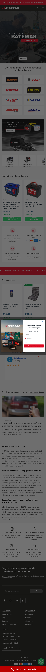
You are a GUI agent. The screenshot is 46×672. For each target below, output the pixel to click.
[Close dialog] (43, 321)
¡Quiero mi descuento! (34, 346)
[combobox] (26, 338)
